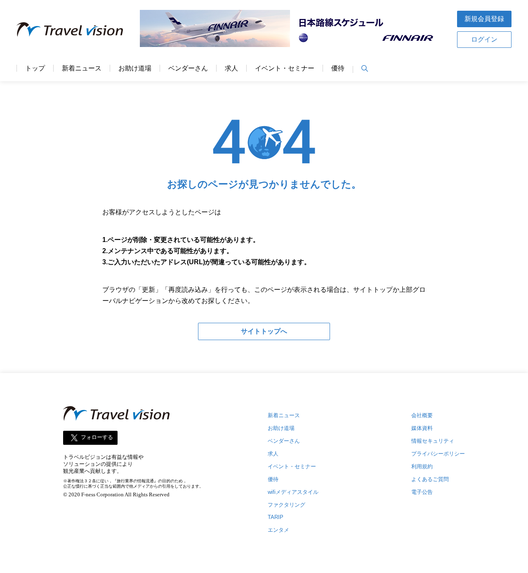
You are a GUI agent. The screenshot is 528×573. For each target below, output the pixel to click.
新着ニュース (81, 68)
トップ (35, 68)
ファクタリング (286, 505)
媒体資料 (422, 428)
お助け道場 (134, 68)
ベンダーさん (188, 68)
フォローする (97, 437)
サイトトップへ (264, 331)
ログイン (484, 39)
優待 (337, 68)
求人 (231, 68)
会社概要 (422, 415)
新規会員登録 (484, 18)
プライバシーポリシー (438, 454)
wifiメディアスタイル (293, 492)
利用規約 (422, 466)
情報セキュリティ (432, 441)
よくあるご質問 (430, 479)
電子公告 (422, 492)
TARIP (275, 517)
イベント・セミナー (284, 68)
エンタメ (278, 530)
